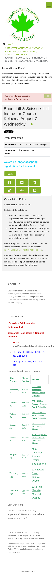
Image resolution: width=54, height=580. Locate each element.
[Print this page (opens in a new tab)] (32, 124)
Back (10, 174)
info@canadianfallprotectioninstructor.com (23, 250)
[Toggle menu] (49, 5)
